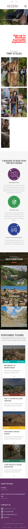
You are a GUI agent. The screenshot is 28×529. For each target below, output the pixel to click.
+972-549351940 (8, 511)
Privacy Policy (22, 527)
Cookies (16, 527)
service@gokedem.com (10, 514)
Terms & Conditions (7, 527)
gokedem (6, 517)
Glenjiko (3, 487)
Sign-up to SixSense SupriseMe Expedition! (19, 39)
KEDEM (12, 6)
